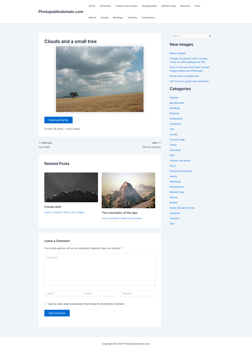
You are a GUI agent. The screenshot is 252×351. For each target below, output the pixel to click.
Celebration (148, 17)
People (173, 202)
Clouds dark (52, 207)
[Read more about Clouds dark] (71, 187)
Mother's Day (177, 192)
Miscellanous (177, 186)
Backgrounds (149, 5)
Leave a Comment (53, 212)
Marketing (175, 181)
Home (92, 5)
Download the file (58, 120)
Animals (174, 97)
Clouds (104, 17)
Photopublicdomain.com (60, 11)
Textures (132, 17)
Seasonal (175, 213)
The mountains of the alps (120, 213)
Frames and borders (127, 5)
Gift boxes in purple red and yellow (189, 81)
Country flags (177, 139)
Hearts (173, 176)
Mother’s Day (168, 5)
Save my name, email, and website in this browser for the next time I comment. (86, 304)
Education (175, 150)
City (172, 129)
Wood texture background (184, 76)
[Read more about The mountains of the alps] (128, 190)
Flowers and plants (180, 160)
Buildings (118, 17)
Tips (172, 223)
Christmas (105, 5)
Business (185, 5)
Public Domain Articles (182, 207)
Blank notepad (178, 53)
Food (197, 5)
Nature (92, 17)
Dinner (173, 144)
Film (172, 155)
